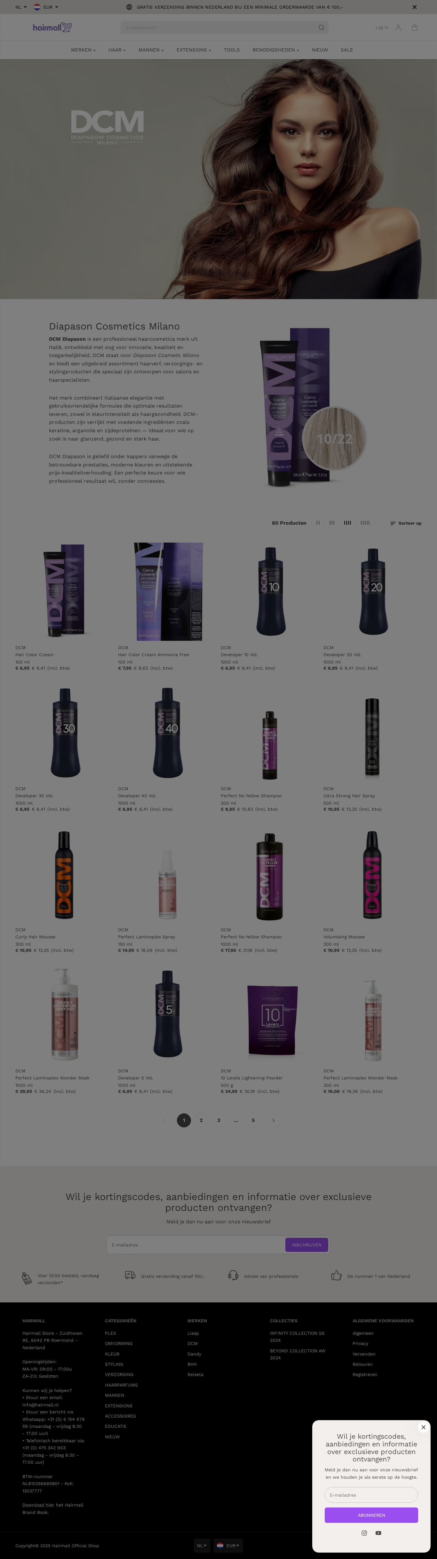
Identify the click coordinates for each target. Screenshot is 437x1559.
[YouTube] (378, 1533)
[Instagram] (364, 1533)
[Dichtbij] (424, 1427)
